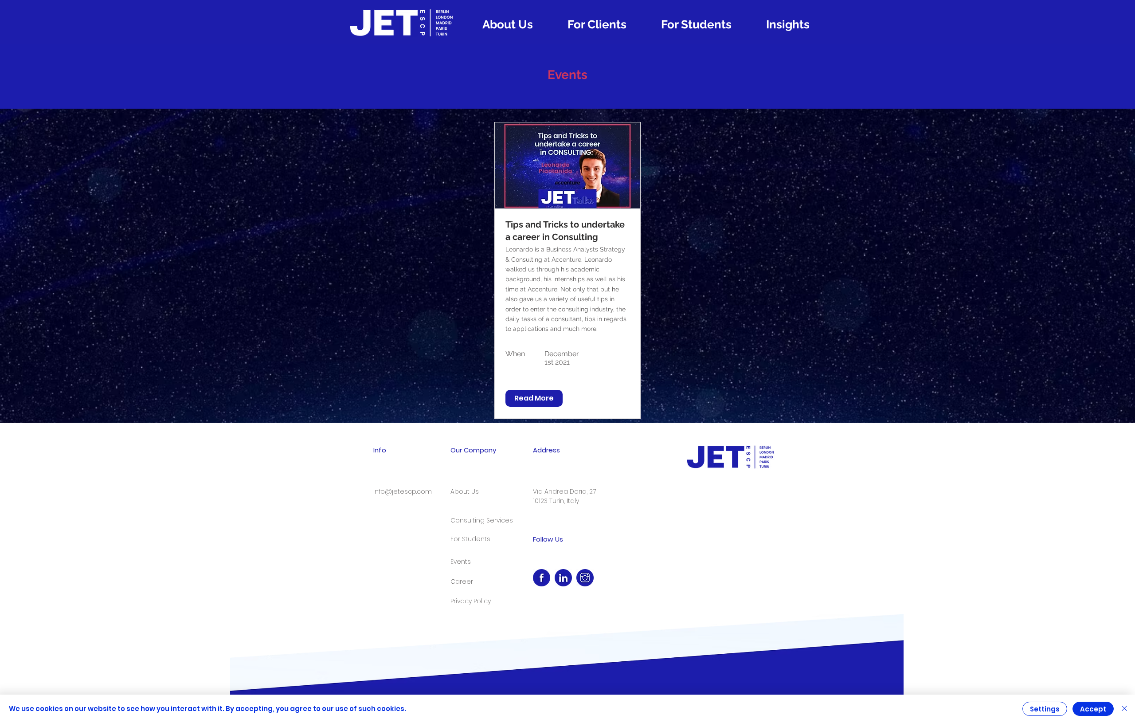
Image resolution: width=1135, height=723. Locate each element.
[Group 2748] (541, 577)
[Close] (1124, 709)
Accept (1093, 709)
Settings (1045, 709)
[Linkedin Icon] (563, 577)
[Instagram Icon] (585, 577)
